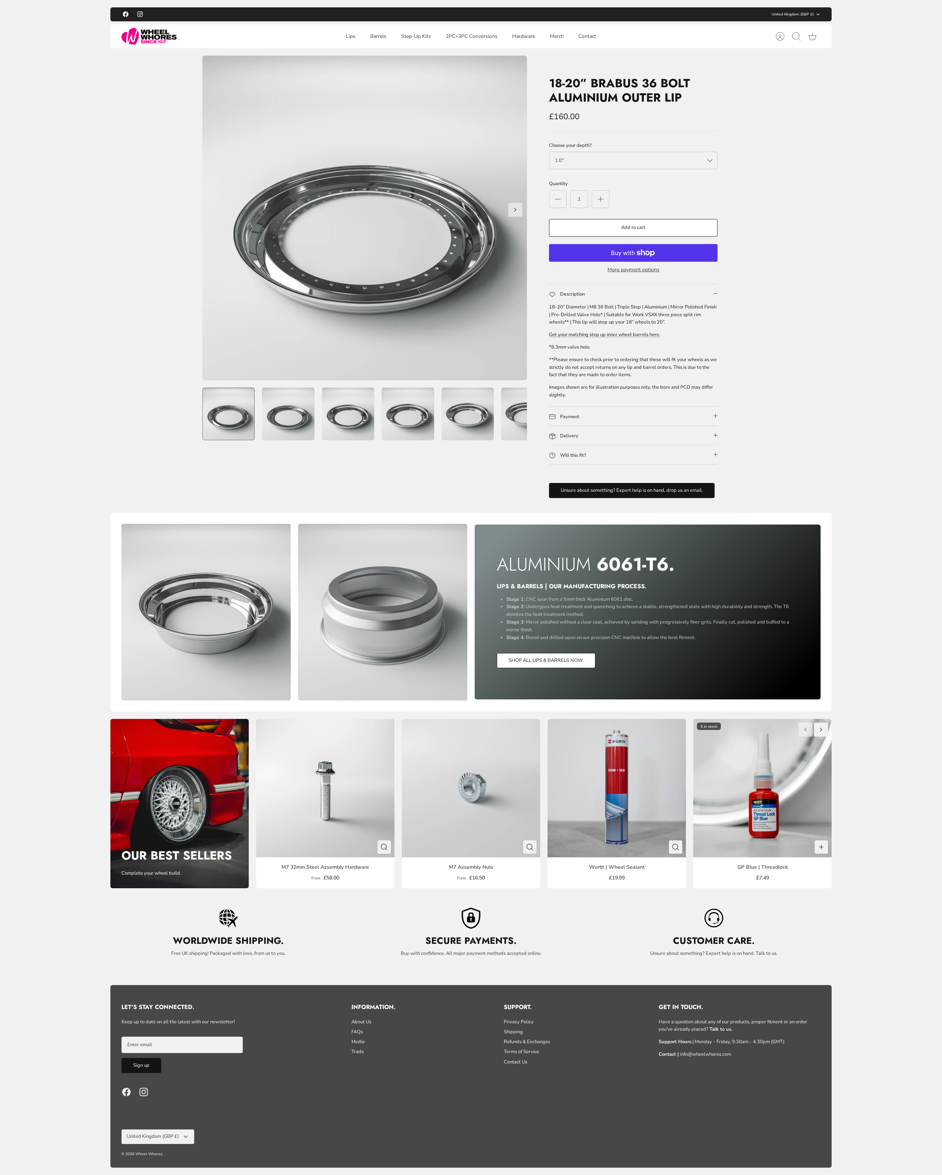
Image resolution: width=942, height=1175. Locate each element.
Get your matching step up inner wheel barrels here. (604, 334)
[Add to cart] (821, 847)
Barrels (378, 36)
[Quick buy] (384, 847)
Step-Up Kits (416, 36)
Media (358, 1041)
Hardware (523, 36)
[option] (364, 218)
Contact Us (515, 1062)
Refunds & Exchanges (527, 1041)
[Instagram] (140, 14)
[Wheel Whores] (149, 36)
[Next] (559, 14)
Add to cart (633, 227)
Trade (357, 1051)
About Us (361, 1022)
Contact (587, 36)
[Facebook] (125, 14)
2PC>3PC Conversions (471, 36)
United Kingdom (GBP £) (793, 14)
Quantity (558, 183)
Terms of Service (521, 1051)
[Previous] (382, 14)
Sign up (141, 1065)
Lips (350, 36)
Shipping (513, 1031)
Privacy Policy (519, 1022)
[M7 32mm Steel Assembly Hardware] (325, 788)
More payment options (633, 270)
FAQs (357, 1031)
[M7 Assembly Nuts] (471, 788)
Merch (557, 36)
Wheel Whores (148, 1154)
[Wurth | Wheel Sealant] (617, 788)
